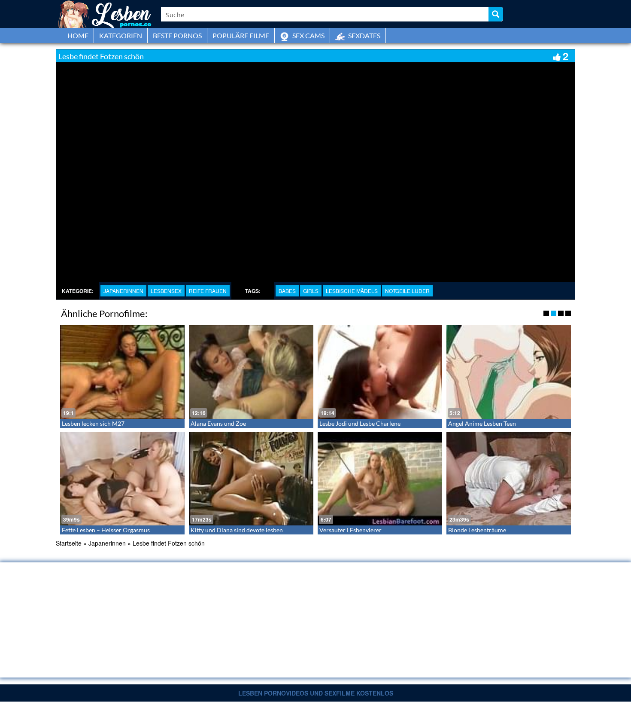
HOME (77, 35)
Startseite (69, 543)
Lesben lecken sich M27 (93, 423)
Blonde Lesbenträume (477, 530)
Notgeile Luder (407, 290)
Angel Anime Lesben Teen (482, 423)
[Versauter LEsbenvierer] (380, 479)
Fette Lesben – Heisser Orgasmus (106, 530)
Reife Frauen (208, 290)
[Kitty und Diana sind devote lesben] (251, 479)
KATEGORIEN (120, 35)
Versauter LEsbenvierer (350, 530)
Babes (287, 290)
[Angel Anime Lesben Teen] (508, 372)
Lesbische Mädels (352, 290)
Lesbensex (166, 290)
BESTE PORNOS (177, 35)
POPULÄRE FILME (240, 35)
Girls (311, 290)
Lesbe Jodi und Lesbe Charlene (359, 423)
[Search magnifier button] (495, 14)
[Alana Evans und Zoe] (251, 372)
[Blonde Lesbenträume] (508, 479)
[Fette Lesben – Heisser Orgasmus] (122, 479)
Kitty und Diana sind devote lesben (237, 530)
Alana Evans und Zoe (218, 423)
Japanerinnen (123, 290)
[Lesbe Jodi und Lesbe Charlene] (380, 372)
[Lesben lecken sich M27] (122, 372)
